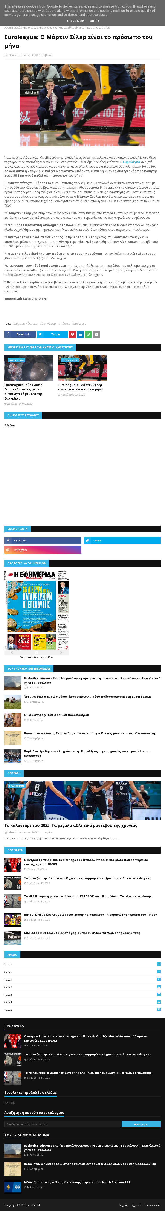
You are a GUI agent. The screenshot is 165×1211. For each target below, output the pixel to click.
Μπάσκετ (64, 323)
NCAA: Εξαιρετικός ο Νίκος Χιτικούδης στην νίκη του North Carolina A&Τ (77, 1182)
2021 (83, 1002)
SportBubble (33, 1205)
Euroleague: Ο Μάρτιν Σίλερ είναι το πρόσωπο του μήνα (80, 387)
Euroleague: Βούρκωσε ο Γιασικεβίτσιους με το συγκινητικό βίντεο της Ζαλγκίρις (23, 391)
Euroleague (31, 27)
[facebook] (42, 540)
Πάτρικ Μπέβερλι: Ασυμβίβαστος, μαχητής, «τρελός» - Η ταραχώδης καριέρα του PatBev (90, 915)
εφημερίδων (47, 657)
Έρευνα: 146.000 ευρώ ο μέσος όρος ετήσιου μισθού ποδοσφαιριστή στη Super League (87, 697)
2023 (83, 987)
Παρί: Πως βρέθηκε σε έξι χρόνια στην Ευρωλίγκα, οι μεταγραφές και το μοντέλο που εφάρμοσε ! (87, 753)
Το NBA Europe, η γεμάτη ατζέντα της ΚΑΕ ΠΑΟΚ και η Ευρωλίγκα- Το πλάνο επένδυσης (88, 896)
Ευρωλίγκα (131, 162)
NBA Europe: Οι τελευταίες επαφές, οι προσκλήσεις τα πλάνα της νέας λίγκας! (82, 933)
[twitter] (122, 540)
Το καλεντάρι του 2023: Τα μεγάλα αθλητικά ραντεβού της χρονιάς (70, 825)
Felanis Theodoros (18, 55)
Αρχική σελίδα (13, 27)
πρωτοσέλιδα (30, 657)
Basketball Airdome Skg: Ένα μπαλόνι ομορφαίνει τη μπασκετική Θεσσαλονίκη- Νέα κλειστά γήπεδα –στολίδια (92, 680)
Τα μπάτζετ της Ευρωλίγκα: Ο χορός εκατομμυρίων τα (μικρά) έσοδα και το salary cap (87, 878)
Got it (95, 21)
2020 (83, 1009)
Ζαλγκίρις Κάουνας (25, 323)
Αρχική (123, 1205)
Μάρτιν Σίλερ (48, 323)
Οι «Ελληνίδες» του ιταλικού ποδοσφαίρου (56, 715)
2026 (83, 964)
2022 (83, 994)
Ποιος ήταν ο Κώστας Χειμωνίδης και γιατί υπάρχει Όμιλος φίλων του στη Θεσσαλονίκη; (90, 733)
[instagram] (42, 550)
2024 (83, 979)
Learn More (76, 21)
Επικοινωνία (153, 1205)
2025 (83, 972)
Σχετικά (136, 1205)
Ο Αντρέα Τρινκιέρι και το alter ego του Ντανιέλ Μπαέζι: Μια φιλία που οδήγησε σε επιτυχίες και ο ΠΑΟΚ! (86, 862)
